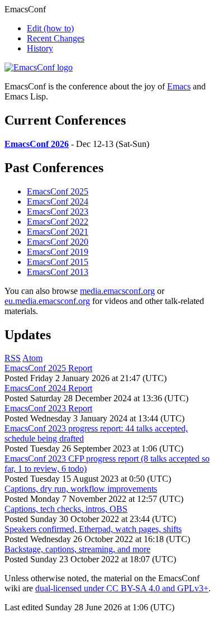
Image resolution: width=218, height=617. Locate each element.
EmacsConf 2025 (57, 191)
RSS (12, 358)
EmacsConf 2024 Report (48, 388)
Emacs (179, 86)
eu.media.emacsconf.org (47, 301)
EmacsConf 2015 (57, 262)
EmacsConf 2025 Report (48, 368)
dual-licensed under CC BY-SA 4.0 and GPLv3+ (121, 588)
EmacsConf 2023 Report (48, 408)
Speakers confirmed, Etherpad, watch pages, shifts (93, 529)
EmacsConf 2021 (57, 231)
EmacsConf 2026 (36, 144)
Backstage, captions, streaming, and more (77, 549)
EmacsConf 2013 (57, 272)
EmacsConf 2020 (57, 241)
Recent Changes (55, 38)
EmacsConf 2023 (57, 211)
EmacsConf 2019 (57, 252)
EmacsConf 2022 (57, 221)
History (40, 48)
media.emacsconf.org (117, 291)
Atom (32, 358)
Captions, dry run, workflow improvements (80, 488)
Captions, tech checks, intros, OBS (65, 509)
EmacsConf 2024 (57, 201)
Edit (50, 28)
